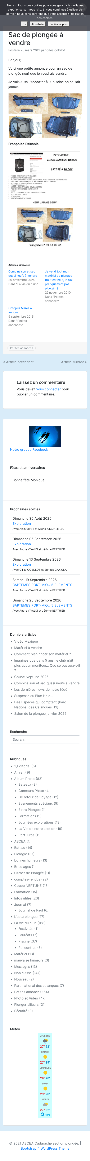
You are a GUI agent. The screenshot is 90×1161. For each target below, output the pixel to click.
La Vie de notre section (36, 829)
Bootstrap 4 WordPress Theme (45, 1148)
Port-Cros (26, 835)
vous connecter (48, 389)
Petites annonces (21, 348)
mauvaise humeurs (29, 960)
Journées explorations (36, 822)
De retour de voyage (34, 797)
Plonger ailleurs (26, 1004)
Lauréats (25, 935)
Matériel (20, 954)
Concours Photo (31, 791)
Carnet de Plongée (29, 873)
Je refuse (37, 24)
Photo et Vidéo (26, 998)
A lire (18, 772)
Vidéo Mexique (26, 641)
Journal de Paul (30, 910)
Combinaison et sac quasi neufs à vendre (47, 683)
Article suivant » (74, 362)
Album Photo (24, 779)
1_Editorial (22, 766)
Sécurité (20, 1011)
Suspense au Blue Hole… (33, 696)
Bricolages (22, 866)
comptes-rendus (27, 879)
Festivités (25, 928)
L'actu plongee (25, 916)
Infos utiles (22, 898)
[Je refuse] (85, 15)
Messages (22, 966)
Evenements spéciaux (35, 803)
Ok (24, 24)
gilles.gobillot (55, 50)
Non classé (23, 973)
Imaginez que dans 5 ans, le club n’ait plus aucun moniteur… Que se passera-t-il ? (47, 665)
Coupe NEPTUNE (28, 885)
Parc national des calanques (36, 985)
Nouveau (21, 979)
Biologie (20, 854)
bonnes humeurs (27, 860)
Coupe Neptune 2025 (31, 677)
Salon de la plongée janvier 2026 (40, 713)
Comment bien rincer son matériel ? (42, 654)
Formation (22, 892)
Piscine (24, 941)
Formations (27, 816)
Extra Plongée (29, 810)
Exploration (22, 523)
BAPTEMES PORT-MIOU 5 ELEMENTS (42, 585)
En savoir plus (58, 24)
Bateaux (24, 784)
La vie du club (25, 923)
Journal (20, 904)
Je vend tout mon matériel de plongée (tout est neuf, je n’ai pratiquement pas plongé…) (58, 280)
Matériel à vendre (28, 648)
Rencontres (27, 947)
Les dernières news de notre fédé (40, 689)
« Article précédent (18, 362)
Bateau (19, 847)
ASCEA (20, 841)
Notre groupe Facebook (29, 449)
